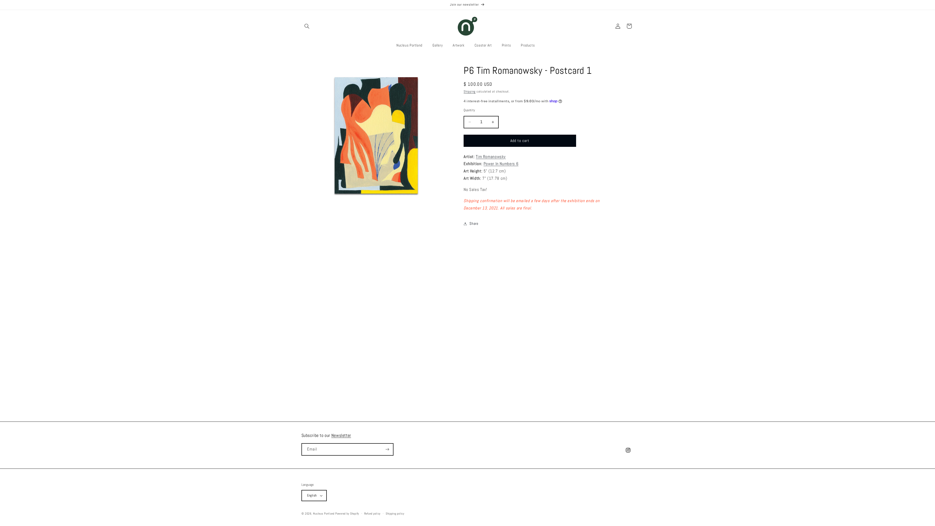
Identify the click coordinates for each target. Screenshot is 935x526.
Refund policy (372, 513)
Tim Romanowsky (491, 156)
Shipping (470, 92)
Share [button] (473, 223)
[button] (307, 26)
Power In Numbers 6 (501, 163)
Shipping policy (395, 513)
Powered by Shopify (347, 513)
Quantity (469, 110)
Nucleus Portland (323, 513)
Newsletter (341, 435)
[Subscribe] (387, 449)
